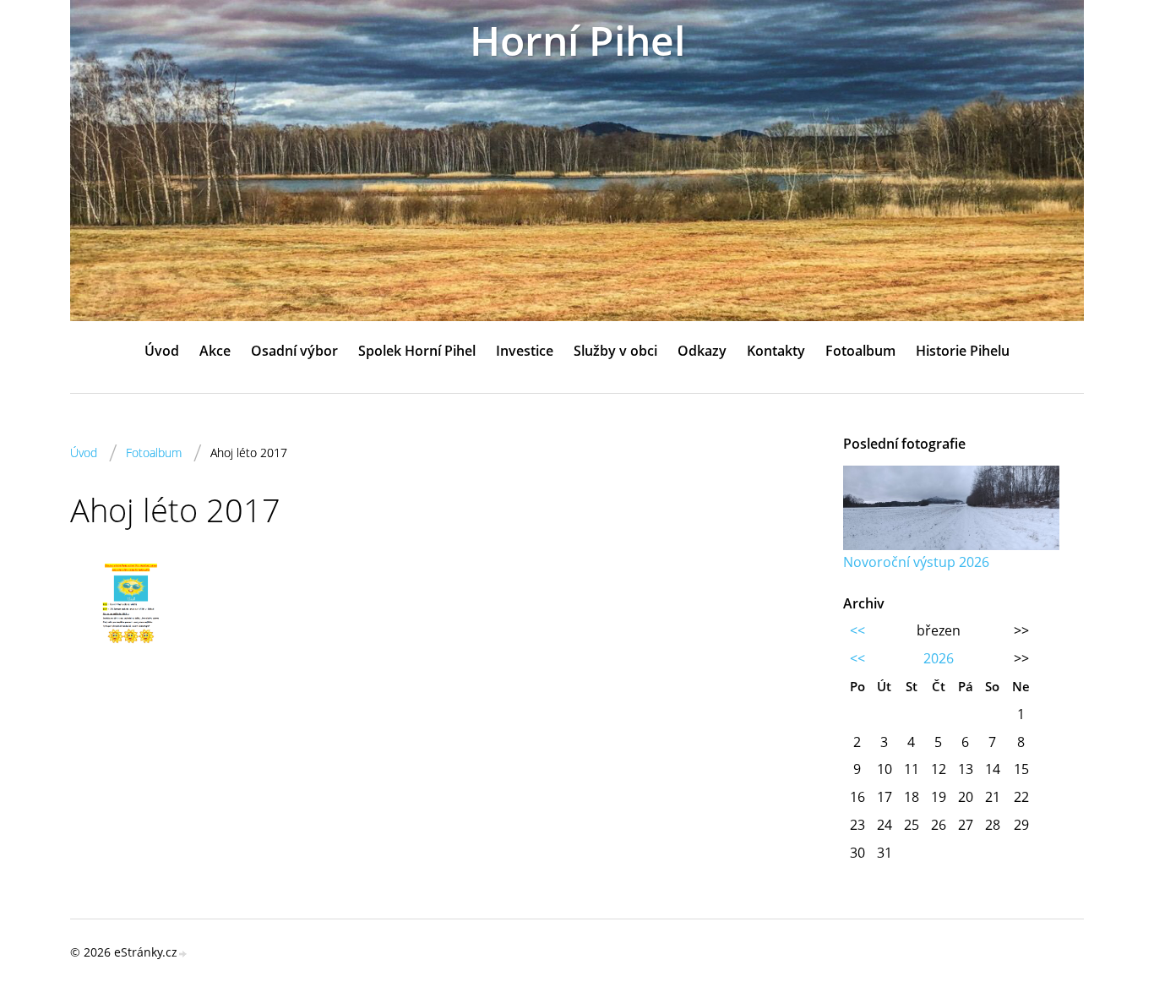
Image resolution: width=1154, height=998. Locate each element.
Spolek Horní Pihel (417, 350)
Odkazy (702, 350)
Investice (524, 350)
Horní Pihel (577, 40)
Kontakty (776, 350)
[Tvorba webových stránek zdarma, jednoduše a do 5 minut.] (183, 953)
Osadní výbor (294, 350)
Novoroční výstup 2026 (916, 562)
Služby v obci (615, 350)
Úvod (161, 350)
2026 (938, 658)
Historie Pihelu (963, 350)
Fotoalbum (860, 350)
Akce (215, 350)
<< (857, 630)
